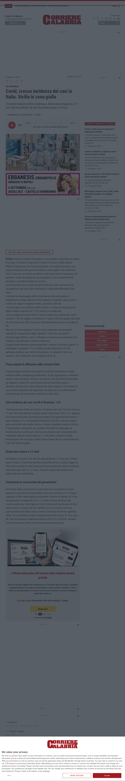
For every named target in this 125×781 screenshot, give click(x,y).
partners (14, 756)
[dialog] (62, 759)
